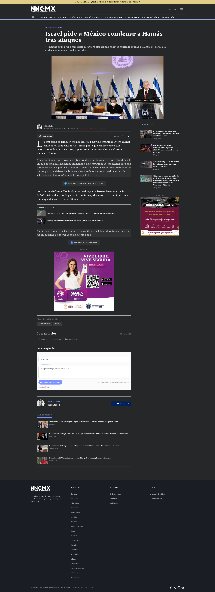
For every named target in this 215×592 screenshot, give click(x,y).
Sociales (74, 536)
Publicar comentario (50, 382)
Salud (73, 531)
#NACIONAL (76, 17)
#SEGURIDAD (168, 17)
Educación (75, 503)
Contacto (113, 499)
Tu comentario (44, 364)
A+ (129, 136)
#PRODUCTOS (132, 17)
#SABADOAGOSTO (93, 17)
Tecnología (75, 540)
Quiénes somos (116, 494)
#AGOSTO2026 (48, 17)
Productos (75, 578)
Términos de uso (156, 499)
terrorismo (44, 324)
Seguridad (75, 554)
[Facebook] (170, 587)
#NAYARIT (62, 17)
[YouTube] (182, 587)
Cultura (74, 494)
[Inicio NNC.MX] (43, 9)
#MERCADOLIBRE (113, 17)
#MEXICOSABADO (150, 17)
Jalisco (73, 559)
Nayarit (73, 545)
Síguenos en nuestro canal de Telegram (85, 183)
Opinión (74, 517)
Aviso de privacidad (157, 494)
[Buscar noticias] (33, 17)
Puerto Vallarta (77, 526)
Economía (75, 499)
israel (57, 324)
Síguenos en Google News (85, 242)
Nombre (41, 355)
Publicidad (114, 503)
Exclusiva (74, 508)
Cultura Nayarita (77, 568)
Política (74, 522)
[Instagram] (178, 587)
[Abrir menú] (181, 9)
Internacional (53, 28)
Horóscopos (75, 573)
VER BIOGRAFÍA (120, 403)
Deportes (74, 564)
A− (123, 136)
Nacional (74, 550)
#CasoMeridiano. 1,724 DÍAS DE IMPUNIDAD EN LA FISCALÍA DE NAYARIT (107, 2)
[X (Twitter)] (174, 587)
